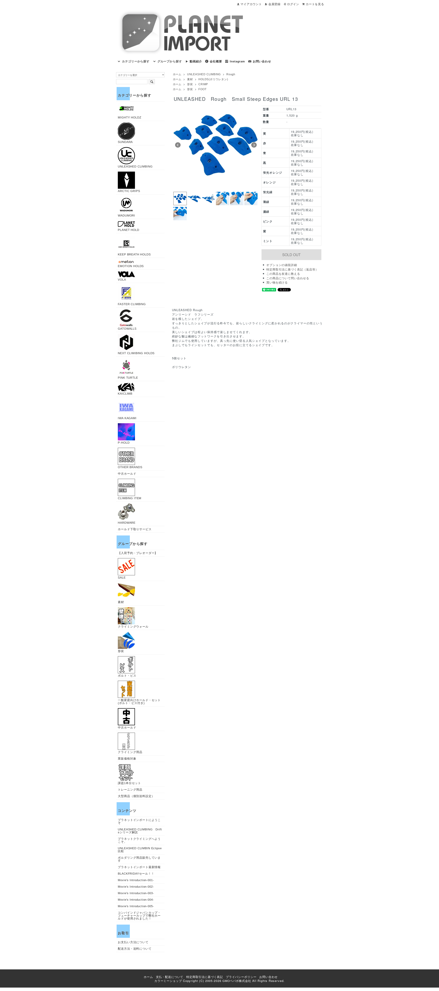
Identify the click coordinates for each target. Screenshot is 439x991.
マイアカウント (251, 4)
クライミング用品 (130, 752)
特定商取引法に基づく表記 (204, 977)
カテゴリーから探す (136, 61)
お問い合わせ (262, 61)
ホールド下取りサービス (134, 529)
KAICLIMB (125, 393)
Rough (230, 74)
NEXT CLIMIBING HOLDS (136, 353)
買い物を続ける (277, 282)
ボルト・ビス (127, 675)
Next (254, 145)
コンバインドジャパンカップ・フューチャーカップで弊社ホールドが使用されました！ (139, 915)
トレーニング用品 (130, 789)
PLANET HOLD (128, 229)
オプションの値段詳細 (281, 265)
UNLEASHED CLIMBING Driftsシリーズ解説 (140, 831)
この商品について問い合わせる (287, 278)
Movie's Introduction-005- (136, 906)
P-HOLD (123, 442)
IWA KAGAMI (127, 418)
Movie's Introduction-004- (136, 899)
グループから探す (169, 61)
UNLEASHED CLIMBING (204, 74)
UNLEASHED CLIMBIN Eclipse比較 (140, 850)
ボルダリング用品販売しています (139, 859)
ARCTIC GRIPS (129, 191)
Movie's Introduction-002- (136, 886)
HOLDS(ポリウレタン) (213, 79)
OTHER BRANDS (130, 467)
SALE (122, 577)
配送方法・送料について (134, 948)
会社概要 (216, 61)
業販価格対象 (127, 758)
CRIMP (203, 84)
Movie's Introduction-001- (136, 880)
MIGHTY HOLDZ (129, 117)
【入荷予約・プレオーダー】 (138, 553)
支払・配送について (169, 977)
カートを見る (315, 4)
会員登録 (274, 4)
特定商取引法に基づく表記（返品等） (292, 269)
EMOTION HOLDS (131, 266)
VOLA (122, 279)
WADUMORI (126, 215)
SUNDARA (125, 141)
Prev (178, 145)
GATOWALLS (127, 328)
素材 (190, 79)
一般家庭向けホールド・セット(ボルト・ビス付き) (139, 702)
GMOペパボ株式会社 (236, 981)
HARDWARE (126, 522)
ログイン (293, 4)
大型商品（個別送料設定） (136, 796)
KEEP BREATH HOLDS (134, 254)
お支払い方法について (133, 942)
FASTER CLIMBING (132, 304)
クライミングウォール (133, 626)
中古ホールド (127, 473)
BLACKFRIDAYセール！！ (136, 873)
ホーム (177, 74)
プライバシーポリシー (241, 977)
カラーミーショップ (168, 981)
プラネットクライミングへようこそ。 (139, 840)
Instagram (237, 61)
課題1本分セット (129, 783)
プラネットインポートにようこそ (139, 821)
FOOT (202, 89)
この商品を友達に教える (283, 273)
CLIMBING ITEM (129, 498)
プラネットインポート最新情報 (139, 867)
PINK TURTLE (128, 377)
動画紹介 (196, 61)
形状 (190, 84)
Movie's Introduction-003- (136, 893)
